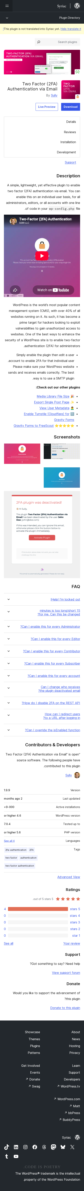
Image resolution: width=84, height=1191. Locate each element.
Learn (76, 1066)
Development (66, 152)
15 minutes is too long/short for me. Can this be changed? (59, 612)
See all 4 (9, 840)
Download (71, 106)
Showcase (32, 1032)
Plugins (35, 1046)
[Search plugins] (39, 42)
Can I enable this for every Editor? (55, 639)
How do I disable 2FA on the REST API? (51, 703)
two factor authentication (19, 865)
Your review (71, 943)
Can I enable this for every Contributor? (51, 651)
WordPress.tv (68, 1086)
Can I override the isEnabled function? (52, 730)
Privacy (74, 1053)
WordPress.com (67, 1099)
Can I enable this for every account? (54, 676)
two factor (11, 857)
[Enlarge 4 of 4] (75, 496)
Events (35, 1072)
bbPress (72, 1113)
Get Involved (30, 1066)
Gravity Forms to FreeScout (34, 426)
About (75, 1032)
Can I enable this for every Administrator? (50, 627)
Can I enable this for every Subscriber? (52, 663)
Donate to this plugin (65, 1008)
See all (8, 943)
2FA (31, 849)
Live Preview (46, 106)
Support (70, 162)
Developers (72, 1079)
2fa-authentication (15, 849)
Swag (34, 1086)
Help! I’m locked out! (65, 599)
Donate (32, 1079)
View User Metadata (54, 408)
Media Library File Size (53, 396)
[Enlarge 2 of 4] (35, 449)
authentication (28, 857)
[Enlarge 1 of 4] (75, 449)
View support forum (66, 973)
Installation (68, 142)
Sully (54, 95)
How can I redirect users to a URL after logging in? (61, 716)
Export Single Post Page (51, 402)
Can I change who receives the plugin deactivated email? (59, 689)
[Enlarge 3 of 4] (75, 472)
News (76, 1039)
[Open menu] (6, 6)
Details (71, 122)
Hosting (74, 1046)
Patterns (34, 1053)
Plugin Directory (69, 17)
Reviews (70, 132)
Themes (34, 1039)
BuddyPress (69, 1120)
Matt (74, 1106)
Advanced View (68, 877)
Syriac (66, 1137)
